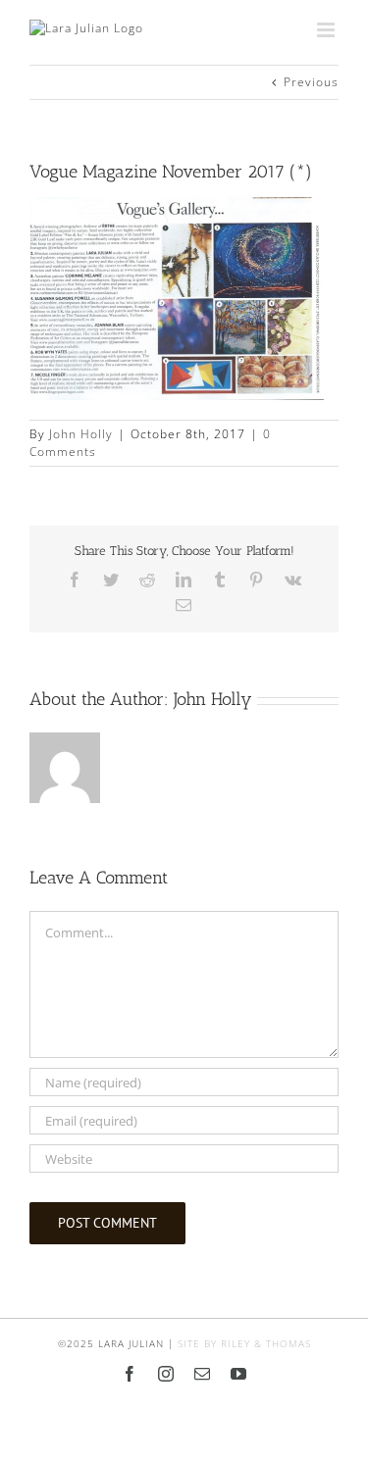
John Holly (81, 434)
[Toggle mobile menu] (328, 30)
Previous (311, 82)
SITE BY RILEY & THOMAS (244, 1343)
